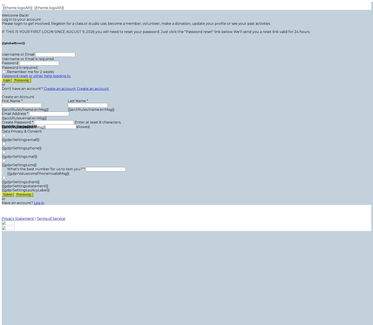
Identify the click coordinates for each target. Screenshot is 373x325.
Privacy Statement (18, 219)
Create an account (60, 89)
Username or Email (18, 54)
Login (6, 80)
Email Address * (15, 114)
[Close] (3, 94)
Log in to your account (21, 19)
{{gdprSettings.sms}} (19, 165)
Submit (7, 194)
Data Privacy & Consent (22, 131)
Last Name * (78, 101)
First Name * (12, 101)
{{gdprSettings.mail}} (19, 157)
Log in (39, 203)
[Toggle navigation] (3, 5)
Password (10, 63)
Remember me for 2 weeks (30, 72)
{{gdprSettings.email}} (20, 140)
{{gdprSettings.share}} (21, 182)
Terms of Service (51, 219)
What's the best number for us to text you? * (46, 169)
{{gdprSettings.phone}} (21, 148)
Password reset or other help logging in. (36, 76)
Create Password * (17, 122)
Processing (21, 80)
